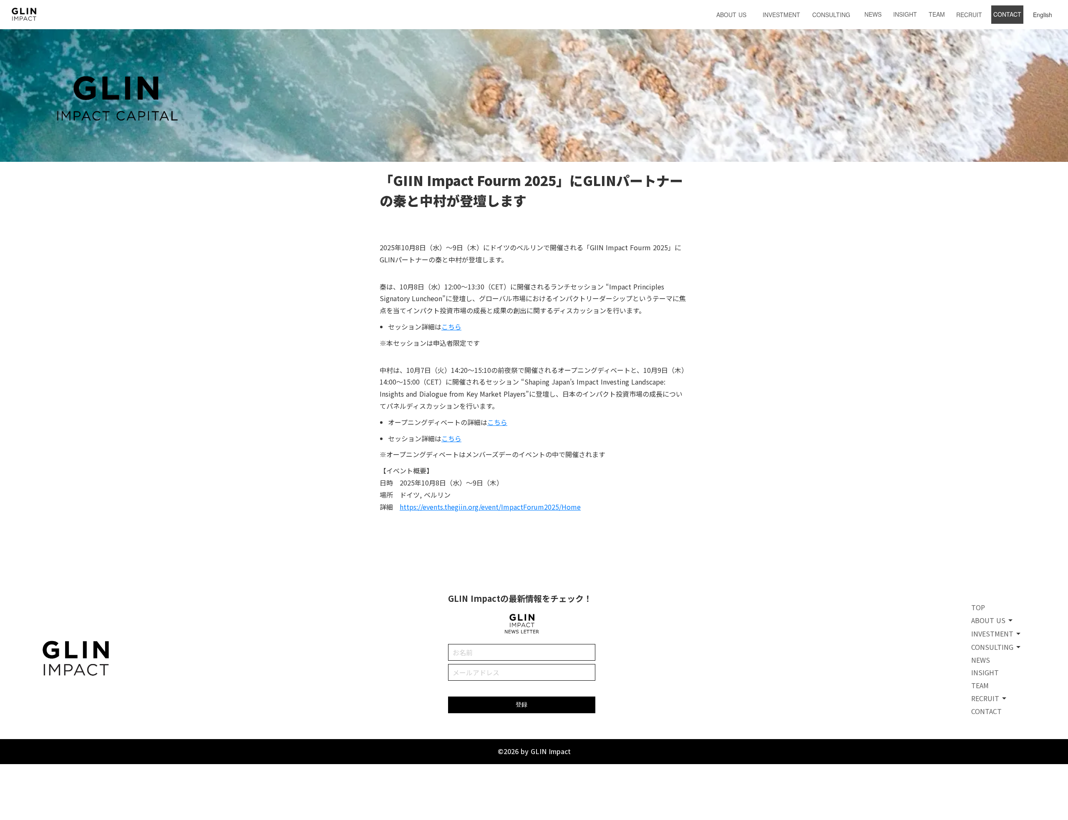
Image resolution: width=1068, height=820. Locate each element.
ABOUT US (731, 15)
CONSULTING (831, 15)
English (1042, 14)
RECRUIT (969, 15)
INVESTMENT (781, 15)
